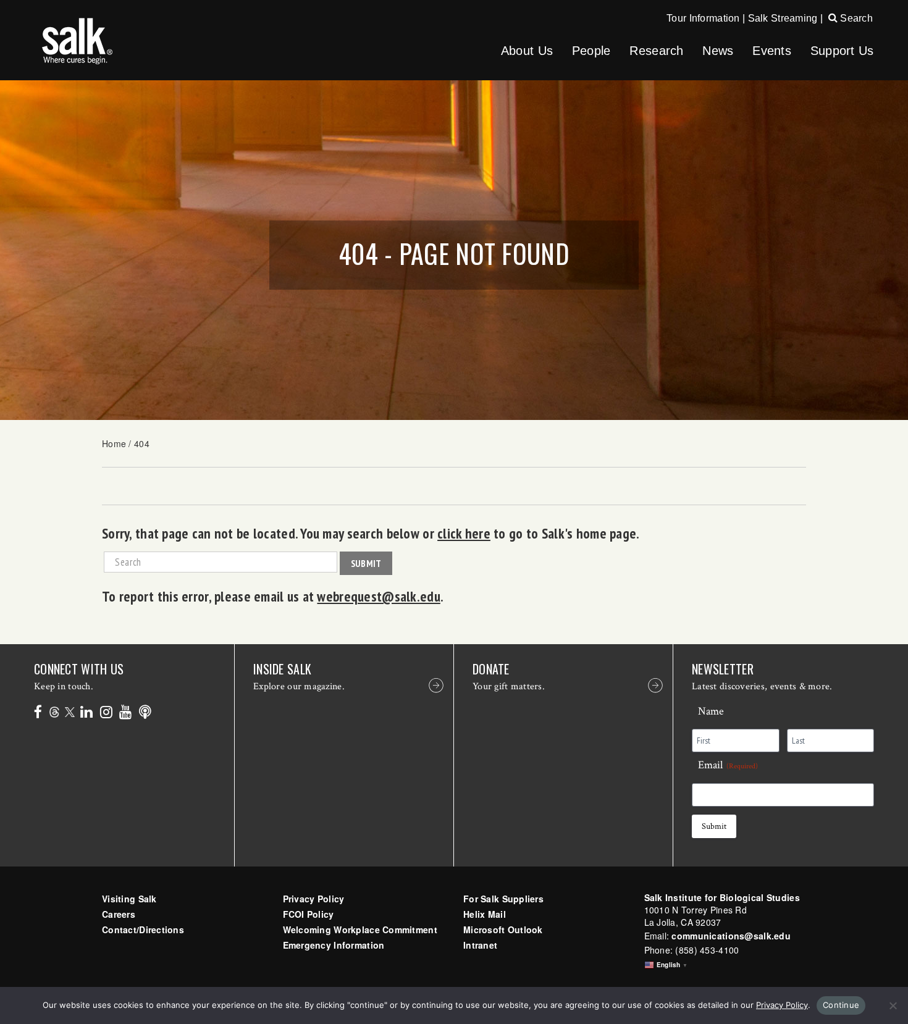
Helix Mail (484, 914)
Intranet (480, 945)
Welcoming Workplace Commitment (360, 929)
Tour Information (702, 18)
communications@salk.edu (730, 936)
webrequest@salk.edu (378, 596)
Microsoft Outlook (503, 929)
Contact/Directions (143, 929)
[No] (892, 1005)
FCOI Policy (308, 914)
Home (114, 443)
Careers (118, 914)
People (591, 50)
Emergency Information (334, 945)
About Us (527, 50)
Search (855, 18)
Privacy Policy (314, 898)
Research (656, 50)
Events (771, 50)
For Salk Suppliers (503, 898)
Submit (366, 563)
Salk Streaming (783, 18)
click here (463, 533)
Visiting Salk (129, 898)
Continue (841, 1005)
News (717, 50)
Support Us (842, 50)
